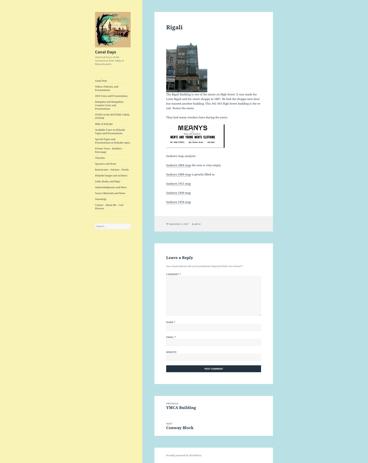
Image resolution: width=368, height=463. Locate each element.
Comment (173, 274)
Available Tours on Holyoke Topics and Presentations (110, 131)
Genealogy (101, 199)
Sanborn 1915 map (178, 183)
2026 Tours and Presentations (111, 96)
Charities (100, 157)
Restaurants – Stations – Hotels (112, 169)
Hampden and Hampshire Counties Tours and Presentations (109, 105)
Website (171, 352)
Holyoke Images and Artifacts (111, 175)
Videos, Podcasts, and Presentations (106, 88)
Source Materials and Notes (110, 193)
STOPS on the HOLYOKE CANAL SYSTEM (112, 116)
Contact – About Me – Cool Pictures (109, 206)
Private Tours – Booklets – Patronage (109, 150)
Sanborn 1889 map (178, 174)
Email (171, 337)
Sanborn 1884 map (178, 165)
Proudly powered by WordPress (183, 455)
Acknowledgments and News (111, 187)
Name (171, 322)
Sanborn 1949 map (178, 193)
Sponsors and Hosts (105, 163)
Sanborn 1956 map (178, 202)
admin (197, 224)
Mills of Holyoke (104, 124)
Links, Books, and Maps (107, 181)
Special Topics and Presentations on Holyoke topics (112, 141)
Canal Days (105, 52)
